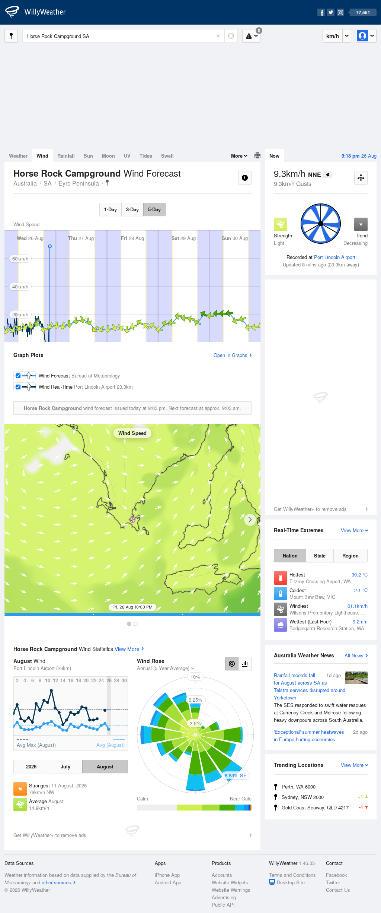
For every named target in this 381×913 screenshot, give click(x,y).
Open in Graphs (230, 354)
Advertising (224, 897)
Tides (146, 155)
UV (127, 155)
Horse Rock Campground (107, 183)
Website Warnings (231, 889)
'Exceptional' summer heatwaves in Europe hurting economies (321, 735)
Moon (108, 155)
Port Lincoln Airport (334, 256)
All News (354, 655)
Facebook (336, 874)
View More (127, 649)
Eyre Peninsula (78, 183)
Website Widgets (230, 882)
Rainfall (66, 155)
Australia (25, 183)
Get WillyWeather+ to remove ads (310, 508)
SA (48, 183)
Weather (18, 155)
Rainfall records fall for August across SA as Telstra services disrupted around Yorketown (320, 697)
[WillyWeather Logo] (39, 12)
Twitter (333, 882)
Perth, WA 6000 (299, 786)
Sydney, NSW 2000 (322, 796)
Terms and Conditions (292, 874)
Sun (88, 155)
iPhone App (167, 874)
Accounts (222, 874)
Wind (42, 155)
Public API (223, 904)
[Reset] (218, 36)
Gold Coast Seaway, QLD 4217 (322, 807)
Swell (167, 155)
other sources (56, 882)
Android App (168, 882)
